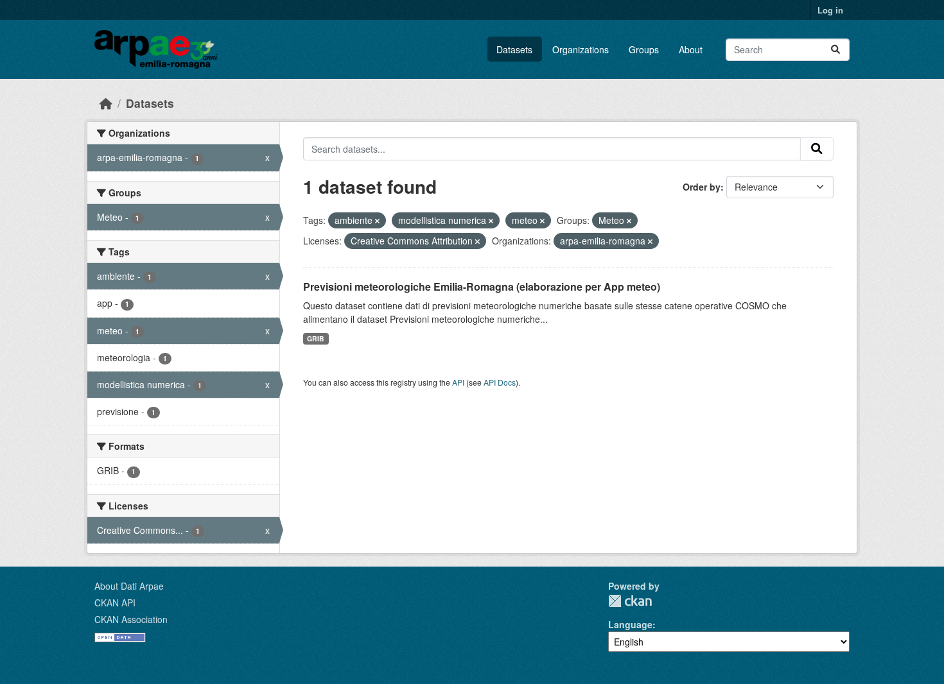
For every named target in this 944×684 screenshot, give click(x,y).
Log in (830, 10)
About (691, 49)
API (458, 382)
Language (630, 624)
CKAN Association (131, 619)
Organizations (580, 49)
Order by (702, 186)
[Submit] (835, 49)
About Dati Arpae (129, 585)
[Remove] (377, 221)
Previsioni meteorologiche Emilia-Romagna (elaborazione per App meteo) (481, 286)
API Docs (500, 382)
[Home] (106, 103)
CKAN (630, 601)
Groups (644, 49)
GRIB (315, 338)
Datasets (514, 49)
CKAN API (114, 602)
